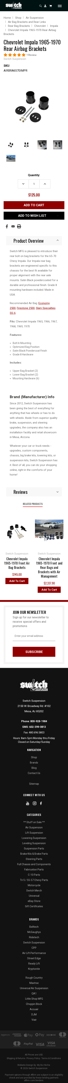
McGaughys (34, 932)
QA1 (34, 993)
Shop (34, 757)
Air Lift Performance (34, 953)
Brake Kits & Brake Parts (34, 853)
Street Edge (34, 958)
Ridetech (34, 937)
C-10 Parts (34, 874)
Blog (34, 767)
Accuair (34, 1009)
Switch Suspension (34, 942)
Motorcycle (34, 885)
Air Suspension (34, 827)
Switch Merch (34, 890)
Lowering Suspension (34, 838)
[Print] (19, 226)
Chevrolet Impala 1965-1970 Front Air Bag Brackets (13, 563)
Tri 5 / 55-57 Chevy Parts (34, 880)
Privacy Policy (33, 1058)
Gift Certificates (34, 906)
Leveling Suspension (34, 843)
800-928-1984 (38, 721)
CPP (34, 947)
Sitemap (34, 783)
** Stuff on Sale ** (34, 822)
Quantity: (34, 175)
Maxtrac (34, 983)
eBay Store (34, 901)
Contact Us (34, 773)
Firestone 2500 (26, 308)
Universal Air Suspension (34, 988)
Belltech (34, 926)
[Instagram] (34, 804)
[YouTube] (27, 804)
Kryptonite (34, 968)
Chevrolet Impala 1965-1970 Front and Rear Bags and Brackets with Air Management (45, 567)
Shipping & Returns (16, 1058)
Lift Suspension (34, 832)
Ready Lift (34, 963)
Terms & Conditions (51, 1058)
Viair (34, 1019)
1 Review (31, 55)
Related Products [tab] (33, 504)
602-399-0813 (37, 726)
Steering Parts (34, 859)
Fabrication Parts (34, 869)
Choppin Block (34, 1004)
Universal (34, 895)
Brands (34, 762)
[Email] (13, 226)
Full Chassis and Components (34, 864)
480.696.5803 (36, 732)
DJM (34, 1014)
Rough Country (34, 977)
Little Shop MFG (34, 998)
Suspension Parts (34, 848)
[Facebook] (7, 226)
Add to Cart (13, 581)
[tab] (34, 240)
